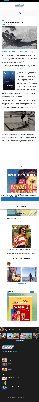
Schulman (31, 70)
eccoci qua (19, 218)
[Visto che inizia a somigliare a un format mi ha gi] (16, 336)
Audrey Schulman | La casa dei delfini (14, 22)
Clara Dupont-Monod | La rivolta (13, 377)
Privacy (16, 398)
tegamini (4, 24)
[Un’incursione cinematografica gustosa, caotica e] (14, 274)
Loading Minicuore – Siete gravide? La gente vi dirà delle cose (18, 368)
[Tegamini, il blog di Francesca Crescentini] (19, 5)
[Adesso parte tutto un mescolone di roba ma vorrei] (23, 336)
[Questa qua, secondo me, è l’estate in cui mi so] (29, 336)
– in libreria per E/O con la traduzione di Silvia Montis (17, 51)
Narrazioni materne (11, 363)
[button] (37, 194)
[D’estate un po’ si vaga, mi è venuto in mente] (36, 336)
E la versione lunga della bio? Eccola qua (21, 258)
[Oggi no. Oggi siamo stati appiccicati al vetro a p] (29, 274)
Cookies (19, 398)
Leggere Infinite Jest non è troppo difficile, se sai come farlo (18, 358)
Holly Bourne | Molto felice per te (13, 386)
